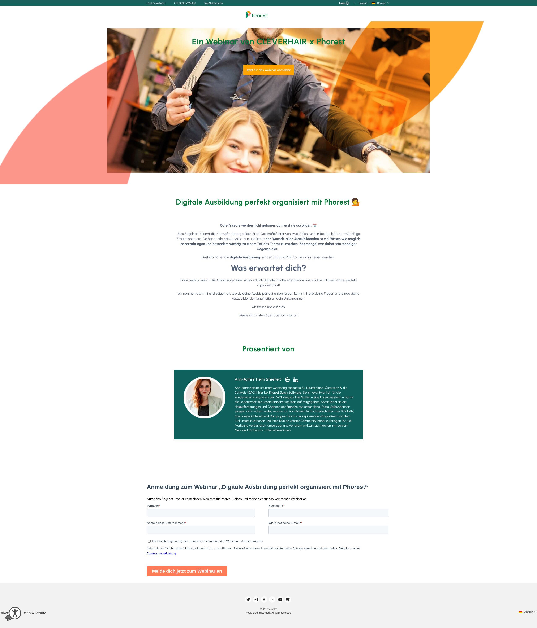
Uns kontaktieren (156, 2)
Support (363, 2)
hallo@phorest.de (213, 2)
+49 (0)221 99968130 (185, 2)
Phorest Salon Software (285, 392)
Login (342, 2)
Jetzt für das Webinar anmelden (268, 70)
